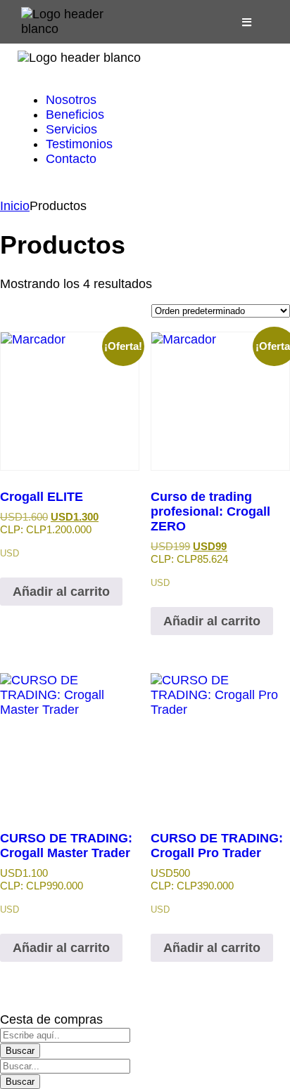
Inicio (15, 206)
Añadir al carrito (61, 592)
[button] (247, 22)
